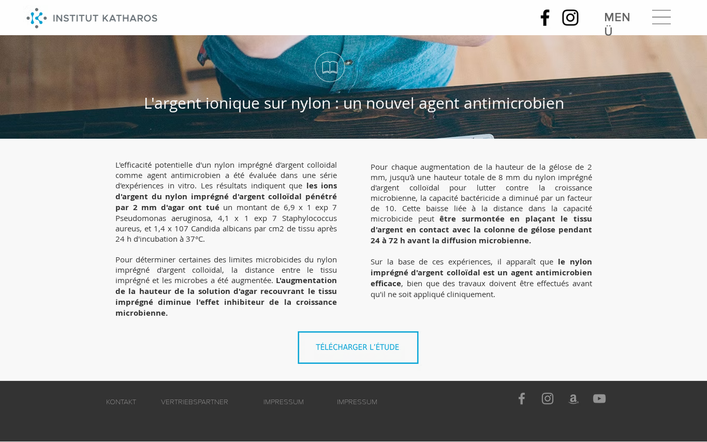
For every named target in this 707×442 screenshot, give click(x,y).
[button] (661, 17)
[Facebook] (545, 17)
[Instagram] (570, 17)
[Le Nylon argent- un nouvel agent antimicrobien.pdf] (361, 350)
